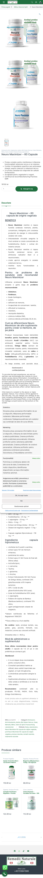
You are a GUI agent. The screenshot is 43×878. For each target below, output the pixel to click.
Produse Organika (8, 758)
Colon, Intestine (27, 789)
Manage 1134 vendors (8, 490)
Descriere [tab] (6, 203)
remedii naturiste (28, 734)
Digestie (25, 758)
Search (32, 2)
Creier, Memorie (37, 150)
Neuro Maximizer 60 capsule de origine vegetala (20, 729)
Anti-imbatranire (12, 150)
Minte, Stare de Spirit (21, 7)
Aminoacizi (5, 150)
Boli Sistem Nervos (27, 150)
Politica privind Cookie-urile (12, 510)
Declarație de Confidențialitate (29, 510)
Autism (19, 150)
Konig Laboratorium (31, 727)
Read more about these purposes (32, 490)
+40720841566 (21, 871)
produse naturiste (17, 734)
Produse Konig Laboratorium (21, 152)
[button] (39, 14)
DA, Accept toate (21, 495)
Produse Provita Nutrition (30, 759)
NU (21, 501)
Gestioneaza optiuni (21, 506)
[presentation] (41, 837)
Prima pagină (6, 7)
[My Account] (36, 2)
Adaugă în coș (28, 189)
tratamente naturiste (11, 736)
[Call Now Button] (5, 874)
